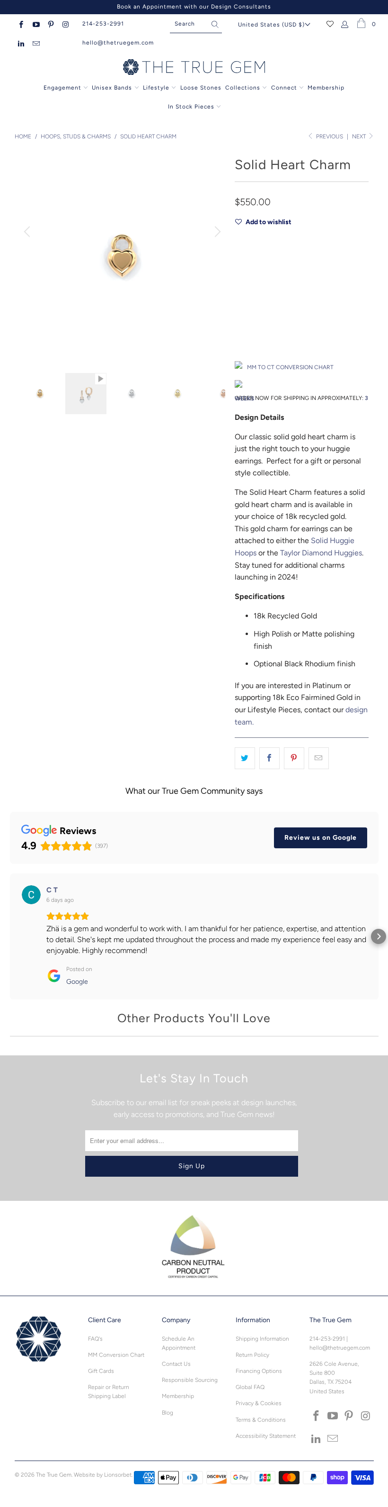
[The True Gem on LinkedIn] (21, 42)
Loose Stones (200, 87)
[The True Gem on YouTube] (35, 23)
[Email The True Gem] (35, 42)
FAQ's (95, 1338)
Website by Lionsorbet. (103, 1474)
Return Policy (252, 1355)
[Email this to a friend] (319, 758)
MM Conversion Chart (116, 1355)
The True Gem (53, 1474)
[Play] (122, 256)
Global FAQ (250, 1387)
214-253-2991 (103, 23)
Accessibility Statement (266, 1436)
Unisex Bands (112, 87)
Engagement (62, 87)
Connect (284, 87)
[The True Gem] (194, 67)
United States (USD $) (271, 24)
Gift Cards (101, 1371)
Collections (243, 87)
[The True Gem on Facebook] (21, 23)
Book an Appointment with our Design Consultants (194, 6)
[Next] (216, 232)
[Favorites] (330, 23)
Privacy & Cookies (259, 1403)
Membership (326, 87)
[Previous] (28, 232)
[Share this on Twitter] (245, 758)
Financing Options (259, 1371)
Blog (167, 1412)
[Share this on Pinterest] (294, 758)
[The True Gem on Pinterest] (50, 23)
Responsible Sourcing (190, 1380)
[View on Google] (31, 894)
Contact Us (176, 1364)
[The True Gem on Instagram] (65, 23)
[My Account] (345, 23)
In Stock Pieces (192, 106)
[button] (10, 936)
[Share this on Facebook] (269, 758)
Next (359, 136)
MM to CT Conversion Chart (290, 367)
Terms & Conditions (261, 1419)
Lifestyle (156, 87)
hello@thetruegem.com (118, 42)
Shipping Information (262, 1338)
